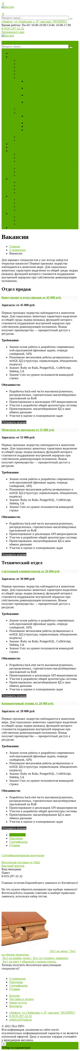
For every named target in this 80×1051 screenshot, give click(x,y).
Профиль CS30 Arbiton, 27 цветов (47, 123)
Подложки (24, 137)
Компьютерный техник (28, 703)
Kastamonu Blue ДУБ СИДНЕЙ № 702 (42, 168)
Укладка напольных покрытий (37, 182)
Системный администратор (31, 571)
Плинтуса (23, 77)
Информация (18, 213)
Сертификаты (26, 206)
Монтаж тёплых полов (32, 192)
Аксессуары (25, 140)
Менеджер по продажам (28, 429)
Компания (16, 196)
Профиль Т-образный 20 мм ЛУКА (48, 126)
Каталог (14, 56)
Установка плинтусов (31, 185)
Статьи (21, 224)
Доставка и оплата (21, 143)
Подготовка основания (32, 189)
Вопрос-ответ (26, 220)
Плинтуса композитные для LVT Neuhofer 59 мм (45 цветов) (46, 89)
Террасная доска (28, 109)
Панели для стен (28, 74)
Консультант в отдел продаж (31, 297)
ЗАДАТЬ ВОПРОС (14, 972)
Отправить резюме (14, 422)
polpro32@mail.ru (20, 1019)
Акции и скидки (28, 217)
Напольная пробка (29, 67)
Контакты (15, 147)
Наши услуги (18, 1002)
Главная (14, 53)
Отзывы (22, 210)
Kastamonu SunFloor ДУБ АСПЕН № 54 (43, 175)
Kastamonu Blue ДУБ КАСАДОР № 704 (43, 157)
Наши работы (18, 150)
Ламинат (23, 60)
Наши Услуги (18, 178)
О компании (25, 199)
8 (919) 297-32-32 (13, 28)
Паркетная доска (28, 63)
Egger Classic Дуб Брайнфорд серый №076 (45, 154)
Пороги (22, 112)
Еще (12, 227)
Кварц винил (26, 70)
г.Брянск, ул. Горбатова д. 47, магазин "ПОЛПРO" (35, 21)
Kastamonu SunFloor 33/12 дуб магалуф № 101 (47, 171)
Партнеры (23, 203)
